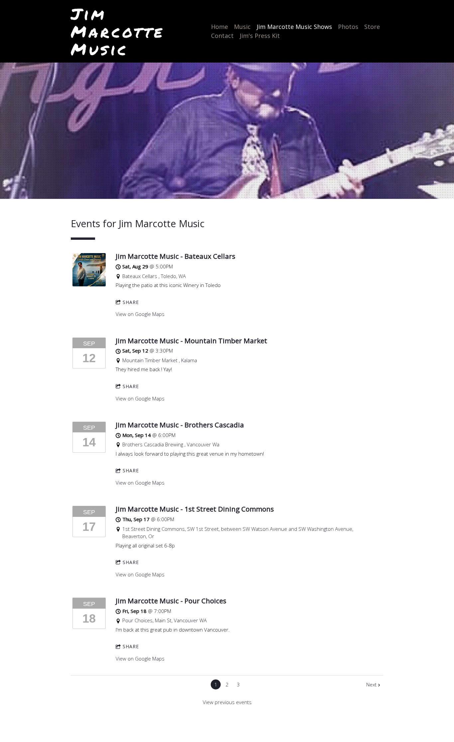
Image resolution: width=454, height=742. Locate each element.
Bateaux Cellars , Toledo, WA (154, 276)
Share (131, 302)
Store (372, 27)
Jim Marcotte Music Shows (294, 27)
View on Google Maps (140, 314)
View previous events (227, 702)
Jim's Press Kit (260, 36)
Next (371, 684)
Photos (348, 27)
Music (242, 27)
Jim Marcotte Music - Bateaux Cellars (175, 256)
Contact (222, 36)
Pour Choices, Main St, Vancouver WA (164, 620)
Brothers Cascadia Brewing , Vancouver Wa (170, 444)
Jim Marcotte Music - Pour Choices (171, 600)
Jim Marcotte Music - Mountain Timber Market (191, 340)
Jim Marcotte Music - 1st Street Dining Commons (195, 509)
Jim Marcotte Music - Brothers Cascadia (180, 424)
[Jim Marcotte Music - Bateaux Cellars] (89, 284)
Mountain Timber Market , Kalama (159, 360)
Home (219, 27)
